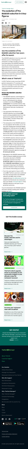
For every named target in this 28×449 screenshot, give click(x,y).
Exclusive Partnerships (8, 396)
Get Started (19, 2)
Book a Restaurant (7, 415)
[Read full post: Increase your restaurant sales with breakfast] (14, 297)
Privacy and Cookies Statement (9, 434)
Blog (3, 407)
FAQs (3, 410)
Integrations (5, 399)
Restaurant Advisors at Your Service (11, 375)
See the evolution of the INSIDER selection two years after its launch (11, 44)
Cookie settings (6, 436)
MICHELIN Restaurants (8, 386)
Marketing (8, 305)
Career (3, 412)
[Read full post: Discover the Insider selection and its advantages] (14, 227)
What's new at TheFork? (9, 47)
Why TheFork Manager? (8, 394)
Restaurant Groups (7, 388)
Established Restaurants (8, 383)
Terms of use (5, 431)
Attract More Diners (7, 369)
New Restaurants (6, 380)
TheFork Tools (9, 268)
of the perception (17, 181)
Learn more (14, 207)
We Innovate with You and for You (11, 402)
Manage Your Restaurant (8, 372)
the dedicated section (19, 178)
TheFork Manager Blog (7, 8)
